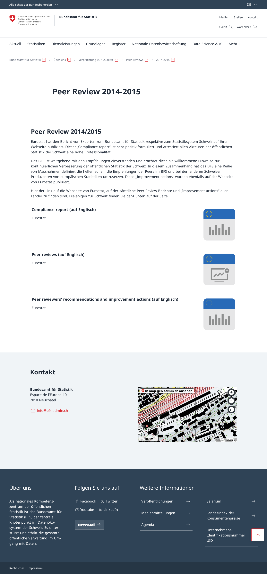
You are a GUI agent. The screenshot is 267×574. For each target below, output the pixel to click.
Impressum (35, 568)
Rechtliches (16, 568)
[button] (15, 44)
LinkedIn (111, 509)
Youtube (87, 509)
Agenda (147, 524)
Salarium (214, 501)
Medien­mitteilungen (158, 513)
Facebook (88, 501)
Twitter (111, 501)
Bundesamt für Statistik (78, 17)
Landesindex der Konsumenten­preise (223, 515)
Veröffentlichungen (157, 501)
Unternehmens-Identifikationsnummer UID (226, 535)
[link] (133, 224)
